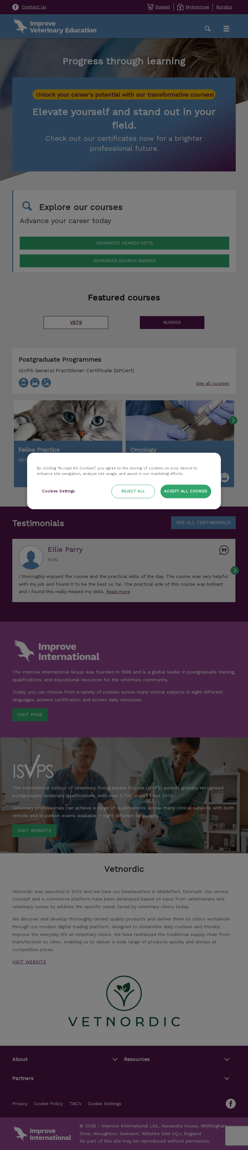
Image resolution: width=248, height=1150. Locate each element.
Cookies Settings (58, 491)
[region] (124, 481)
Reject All (133, 491)
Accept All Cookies (186, 491)
